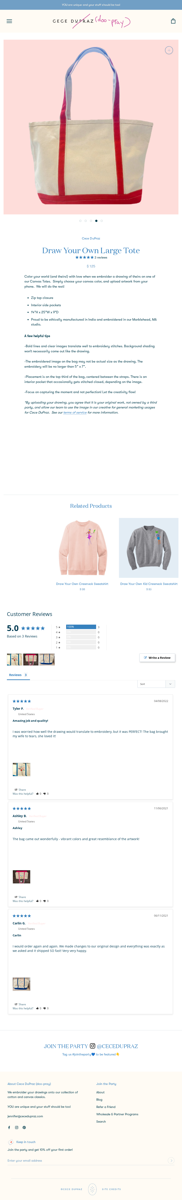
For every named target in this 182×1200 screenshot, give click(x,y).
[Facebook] (9, 1127)
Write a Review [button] (159, 658)
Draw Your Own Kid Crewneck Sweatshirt (149, 584)
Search (101, 1121)
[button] (38, 794)
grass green (57, 424)
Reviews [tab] (15, 675)
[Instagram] (16, 1127)
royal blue (43, 424)
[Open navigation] (9, 21)
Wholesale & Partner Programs (117, 1114)
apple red (28, 424)
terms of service (75, 412)
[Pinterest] (24, 1127)
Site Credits (111, 1189)
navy (50, 424)
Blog (99, 1099)
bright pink (35, 424)
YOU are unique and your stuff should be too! (91, 4)
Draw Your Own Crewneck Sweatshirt (82, 584)
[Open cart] (173, 21)
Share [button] (22, 790)
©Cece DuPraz (72, 1189)
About (100, 1092)
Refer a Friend (105, 1107)
